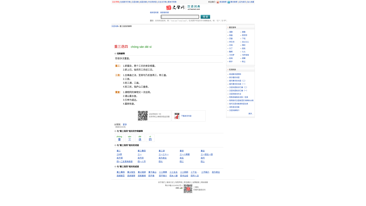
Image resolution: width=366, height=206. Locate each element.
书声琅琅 (245, 55)
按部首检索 (164, 13)
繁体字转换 (172, 2)
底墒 (231, 58)
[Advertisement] (164, 34)
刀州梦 (231, 55)
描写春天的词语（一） (237, 84)
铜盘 (231, 35)
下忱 (243, 39)
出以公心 (245, 42)
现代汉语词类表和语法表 (238, 104)
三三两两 (163, 172)
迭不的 (141, 158)
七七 (243, 52)
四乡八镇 (174, 176)
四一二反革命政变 (125, 161)
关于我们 (161, 182)
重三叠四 (142, 151)
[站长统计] (179, 188)
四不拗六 (163, 176)
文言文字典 (162, 2)
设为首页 (242, 2)
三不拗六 (205, 172)
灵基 (231, 39)
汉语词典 (135, 2)
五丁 (231, 48)
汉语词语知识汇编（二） (238, 87)
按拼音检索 (154, 13)
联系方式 (170, 182)
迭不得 (120, 158)
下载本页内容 (186, 116)
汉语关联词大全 (235, 94)
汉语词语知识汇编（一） (238, 91)
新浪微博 (223, 2)
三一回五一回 (207, 154)
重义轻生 (131, 172)
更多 (125, 124)
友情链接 (195, 182)
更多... (250, 114)
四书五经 (184, 176)
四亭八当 (195, 176)
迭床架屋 (131, 176)
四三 (182, 161)
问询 (231, 45)
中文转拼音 (152, 2)
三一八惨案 (185, 154)
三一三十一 (164, 154)
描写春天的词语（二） (237, 81)
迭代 (203, 158)
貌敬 (243, 32)
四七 (161, 161)
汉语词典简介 (234, 110)
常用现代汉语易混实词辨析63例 (241, 101)
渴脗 (231, 32)
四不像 (151, 176)
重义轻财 (142, 172)
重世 (182, 151)
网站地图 (204, 182)
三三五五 (174, 172)
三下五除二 (196, 172)
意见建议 (187, 182)
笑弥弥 (244, 35)
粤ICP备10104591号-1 (174, 186)
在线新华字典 (125, 2)
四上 (203, 161)
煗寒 (243, 58)
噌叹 (243, 45)
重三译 (162, 151)
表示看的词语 (234, 78)
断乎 (231, 62)
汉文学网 (115, 2)
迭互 (182, 158)
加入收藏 (250, 2)
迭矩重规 (142, 176)
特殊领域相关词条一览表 (238, 97)
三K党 (119, 154)
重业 (203, 151)
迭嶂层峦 (121, 176)
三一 (140, 154)
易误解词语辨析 (235, 74)
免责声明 (178, 182)
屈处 (243, 48)
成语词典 (143, 2)
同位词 (231, 42)
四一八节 (142, 161)
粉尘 (243, 62)
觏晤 (231, 52)
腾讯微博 (233, 2)
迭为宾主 (163, 158)
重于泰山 (152, 172)
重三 (119, 151)
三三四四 (184, 172)
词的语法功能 (234, 107)
